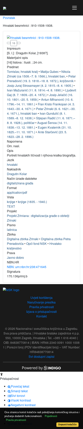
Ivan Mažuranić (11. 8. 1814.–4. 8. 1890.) (35, 90)
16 (13, 43)
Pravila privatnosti (41, 307)
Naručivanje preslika (41, 302)
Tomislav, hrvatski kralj (22, 71)
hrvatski (12, 164)
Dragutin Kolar (17, 174)
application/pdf (17, 192)
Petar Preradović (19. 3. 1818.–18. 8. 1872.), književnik (41, 78)
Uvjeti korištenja (41, 297)
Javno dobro (15, 257)
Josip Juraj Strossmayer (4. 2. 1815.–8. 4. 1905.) (40, 85)
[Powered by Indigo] (41, 367)
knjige (11, 201)
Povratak (9, 17)
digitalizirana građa (20, 183)
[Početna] (4, 8)
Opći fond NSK (36, 243)
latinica (12, 229)
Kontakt (41, 316)
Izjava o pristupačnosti (41, 311)
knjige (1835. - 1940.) (32, 201)
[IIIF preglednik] (8, 43)
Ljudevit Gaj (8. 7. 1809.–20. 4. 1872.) (41, 92)
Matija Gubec (50, 71)
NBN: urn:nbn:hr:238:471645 (26, 267)
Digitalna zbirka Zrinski (22, 239)
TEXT (11, 206)
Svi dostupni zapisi (41, 356)
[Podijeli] (18, 43)
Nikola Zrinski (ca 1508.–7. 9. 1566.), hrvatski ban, (38, 73)
